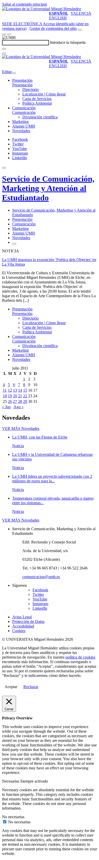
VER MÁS (20, 428)
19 (10, 396)
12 (10, 390)
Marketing (20, 121)
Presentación (22, 80)
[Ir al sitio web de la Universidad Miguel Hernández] (41, 9)
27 (15, 401)
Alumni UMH (23, 126)
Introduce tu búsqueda (68, 42)
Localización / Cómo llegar (44, 94)
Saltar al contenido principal (24, 4)
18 (5, 396)
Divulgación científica (40, 117)
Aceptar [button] (11, 687)
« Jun (6, 407)
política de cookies (80, 657)
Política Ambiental (37, 103)
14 (20, 390)
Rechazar (30, 687)
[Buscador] (80, 30)
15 (25, 390)
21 (20, 396)
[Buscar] (4, 49)
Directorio (30, 89)
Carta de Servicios (37, 99)
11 (5, 390)
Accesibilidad (23, 626)
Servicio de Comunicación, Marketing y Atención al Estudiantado (48, 188)
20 (15, 396)
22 (25, 396)
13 (15, 390)
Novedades (21, 131)
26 (10, 401)
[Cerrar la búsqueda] (4, 53)
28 (20, 401)
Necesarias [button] (11, 781)
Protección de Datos (28, 621)
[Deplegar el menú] (14, 243)
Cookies (18, 631)
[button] (22, 85)
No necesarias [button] (13, 817)
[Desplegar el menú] (9, 34)
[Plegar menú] (14, 73)
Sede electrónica (22, 24)
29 (25, 401)
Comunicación (24, 108)
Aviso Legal (22, 617)
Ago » (18, 407)
